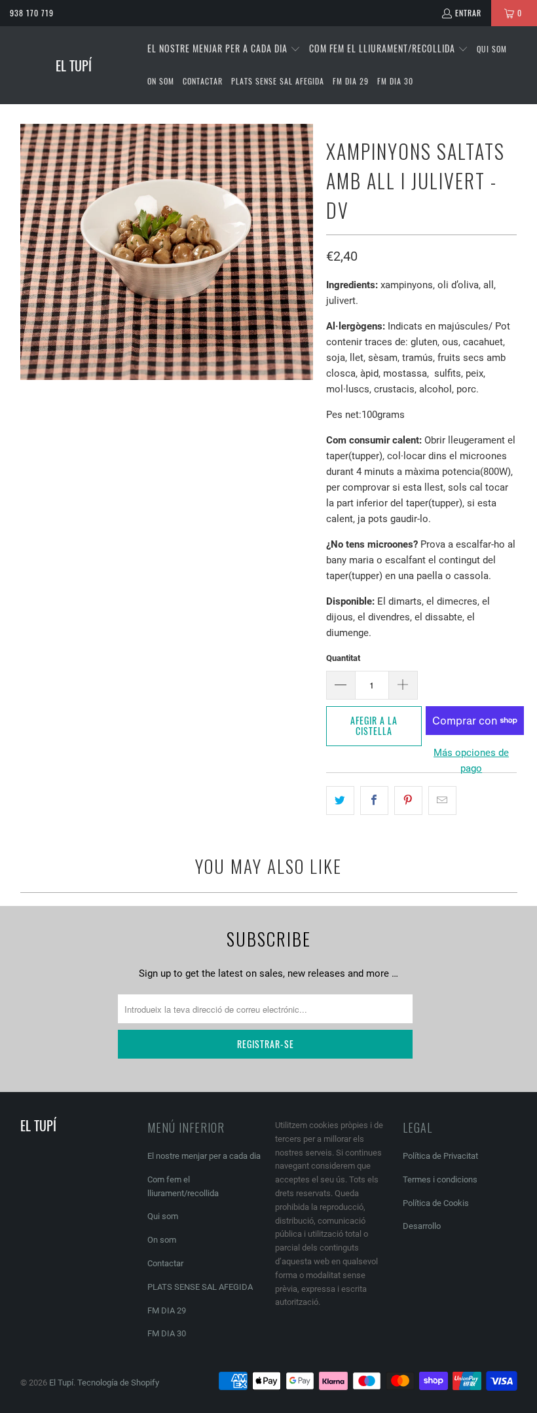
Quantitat (343, 658)
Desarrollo (422, 1226)
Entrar (468, 12)
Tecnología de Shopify (118, 1382)
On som (161, 1240)
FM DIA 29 (166, 1310)
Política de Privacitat (440, 1156)
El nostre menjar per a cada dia (204, 1156)
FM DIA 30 (166, 1333)
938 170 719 (32, 12)
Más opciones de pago (471, 760)
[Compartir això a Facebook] (374, 800)
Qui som (162, 1216)
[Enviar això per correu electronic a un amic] (442, 800)
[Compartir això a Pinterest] (408, 800)
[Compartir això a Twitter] (340, 800)
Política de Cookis (436, 1203)
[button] (224, 49)
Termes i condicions (440, 1179)
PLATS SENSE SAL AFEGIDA (200, 1287)
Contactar (165, 1263)
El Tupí (61, 1382)
